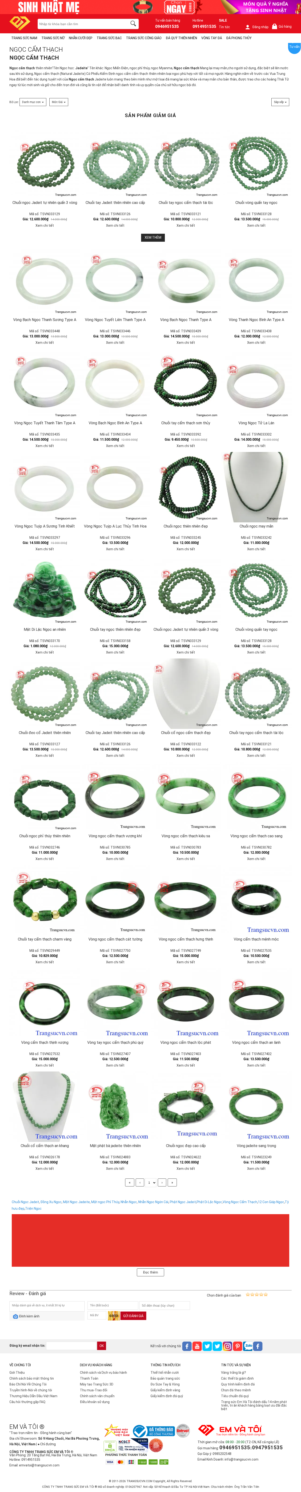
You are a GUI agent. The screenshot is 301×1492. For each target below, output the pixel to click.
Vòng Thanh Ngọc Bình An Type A (256, 320)
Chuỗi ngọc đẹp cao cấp (186, 1146)
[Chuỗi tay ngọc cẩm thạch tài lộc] (185, 130)
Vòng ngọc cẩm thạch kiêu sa (186, 836)
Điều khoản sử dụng (95, 1402)
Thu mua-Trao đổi (93, 1390)
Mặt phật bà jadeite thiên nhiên (115, 1146)
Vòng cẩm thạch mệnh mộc (256, 939)
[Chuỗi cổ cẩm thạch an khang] (44, 1106)
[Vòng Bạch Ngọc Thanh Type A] (185, 280)
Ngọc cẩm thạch (22, 68)
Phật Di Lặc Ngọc (209, 1202)
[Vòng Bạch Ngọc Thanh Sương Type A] (44, 280)
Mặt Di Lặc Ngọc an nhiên (45, 629)
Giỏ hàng (283, 27)
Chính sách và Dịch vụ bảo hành (103, 1372)
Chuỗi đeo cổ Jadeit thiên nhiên (45, 733)
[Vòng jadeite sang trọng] (256, 1106)
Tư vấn (294, 47)
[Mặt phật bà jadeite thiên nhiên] (115, 1106)
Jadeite (81, 68)
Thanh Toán (89, 1378)
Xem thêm (153, 237)
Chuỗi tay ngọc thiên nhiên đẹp (115, 629)
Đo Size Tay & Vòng (165, 1384)
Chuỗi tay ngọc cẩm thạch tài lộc (186, 202)
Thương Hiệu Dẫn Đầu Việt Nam (33, 1396)
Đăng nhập (260, 27)
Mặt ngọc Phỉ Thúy (105, 1202)
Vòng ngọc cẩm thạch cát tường (115, 939)
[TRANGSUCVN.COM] (19, 29)
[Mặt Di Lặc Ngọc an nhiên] (44, 590)
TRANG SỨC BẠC (109, 38)
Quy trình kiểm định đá (238, 1384)
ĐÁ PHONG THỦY (239, 38)
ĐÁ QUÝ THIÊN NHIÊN (181, 38)
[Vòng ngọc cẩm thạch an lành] (256, 1003)
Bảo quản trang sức (165, 1378)
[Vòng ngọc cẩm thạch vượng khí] (115, 797)
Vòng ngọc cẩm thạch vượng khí (115, 836)
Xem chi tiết (45, 225)
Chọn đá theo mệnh (236, 1390)
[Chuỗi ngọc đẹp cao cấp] (185, 1106)
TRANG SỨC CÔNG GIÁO (144, 38)
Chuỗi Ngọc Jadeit (25, 1202)
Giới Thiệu (17, 1372)
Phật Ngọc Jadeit (183, 1202)
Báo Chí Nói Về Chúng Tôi (28, 1384)
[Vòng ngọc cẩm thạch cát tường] (115, 900)
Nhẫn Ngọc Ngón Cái (153, 1202)
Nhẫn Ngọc (129, 1202)
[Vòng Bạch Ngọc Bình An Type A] (115, 384)
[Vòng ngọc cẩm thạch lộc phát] (185, 1003)
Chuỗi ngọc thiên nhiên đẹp (186, 526)
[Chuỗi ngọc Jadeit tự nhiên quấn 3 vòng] (44, 130)
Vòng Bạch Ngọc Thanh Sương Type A (44, 320)
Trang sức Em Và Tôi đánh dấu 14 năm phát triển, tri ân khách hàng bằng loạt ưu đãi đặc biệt (254, 1405)
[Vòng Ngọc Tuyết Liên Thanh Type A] (115, 280)
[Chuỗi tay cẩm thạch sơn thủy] (185, 384)
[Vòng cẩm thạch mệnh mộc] (256, 900)
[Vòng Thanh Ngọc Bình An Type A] (256, 280)
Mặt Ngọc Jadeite (76, 1202)
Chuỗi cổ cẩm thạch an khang (45, 1146)
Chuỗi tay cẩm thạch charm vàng (44, 939)
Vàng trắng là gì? (233, 1372)
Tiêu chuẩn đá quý (235, 1396)
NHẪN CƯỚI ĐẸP (80, 38)
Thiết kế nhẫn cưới (164, 1372)
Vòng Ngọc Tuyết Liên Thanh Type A (115, 320)
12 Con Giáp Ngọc (271, 1202)
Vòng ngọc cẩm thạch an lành (256, 1042)
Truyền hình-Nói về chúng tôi (30, 1390)
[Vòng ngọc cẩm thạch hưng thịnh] (185, 900)
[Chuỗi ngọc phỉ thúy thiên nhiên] (44, 797)
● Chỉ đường (47, 1444)
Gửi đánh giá (133, 1316)
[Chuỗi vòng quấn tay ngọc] (256, 130)
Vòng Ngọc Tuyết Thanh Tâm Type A (44, 423)
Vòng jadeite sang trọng (256, 1146)
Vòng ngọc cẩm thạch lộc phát (185, 1042)
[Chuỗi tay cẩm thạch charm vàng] (44, 900)
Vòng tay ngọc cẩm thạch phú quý (115, 1042)
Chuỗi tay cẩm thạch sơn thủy (185, 423)
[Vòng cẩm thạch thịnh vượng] (44, 1003)
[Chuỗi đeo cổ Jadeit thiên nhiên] (44, 693)
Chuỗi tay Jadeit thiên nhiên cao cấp (115, 202)
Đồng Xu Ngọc (51, 1202)
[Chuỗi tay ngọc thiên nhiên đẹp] (115, 590)
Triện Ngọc (33, 1208)
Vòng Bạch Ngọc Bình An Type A (115, 423)
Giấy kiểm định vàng (165, 1390)
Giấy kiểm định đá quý (166, 1396)
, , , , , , (91, 1202)
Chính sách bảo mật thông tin (31, 1378)
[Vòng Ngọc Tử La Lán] (256, 384)
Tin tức (224, 27)
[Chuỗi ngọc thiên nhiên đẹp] (185, 487)
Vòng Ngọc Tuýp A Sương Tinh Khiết (45, 526)
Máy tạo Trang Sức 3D (96, 1384)
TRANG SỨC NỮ (53, 38)
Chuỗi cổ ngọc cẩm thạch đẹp (186, 733)
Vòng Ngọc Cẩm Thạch (240, 1202)
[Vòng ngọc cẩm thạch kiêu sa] (185, 797)
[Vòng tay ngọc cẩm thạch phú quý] (115, 1003)
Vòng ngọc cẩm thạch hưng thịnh (186, 939)
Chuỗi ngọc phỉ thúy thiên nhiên (44, 836)
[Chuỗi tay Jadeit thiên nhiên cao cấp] (115, 130)
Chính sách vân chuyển (97, 1396)
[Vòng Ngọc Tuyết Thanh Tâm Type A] (44, 384)
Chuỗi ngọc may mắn (256, 526)
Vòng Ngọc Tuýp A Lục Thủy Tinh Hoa (115, 526)
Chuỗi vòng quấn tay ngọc (256, 202)
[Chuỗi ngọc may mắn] (256, 487)
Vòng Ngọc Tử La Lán (256, 423)
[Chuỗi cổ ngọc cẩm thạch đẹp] (185, 693)
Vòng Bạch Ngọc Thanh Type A (185, 320)
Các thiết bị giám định (237, 1378)
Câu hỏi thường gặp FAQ (27, 1402)
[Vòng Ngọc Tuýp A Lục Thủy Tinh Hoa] (115, 487)
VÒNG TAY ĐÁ (211, 38)
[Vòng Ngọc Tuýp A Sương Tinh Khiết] (44, 487)
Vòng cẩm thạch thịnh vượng (44, 1042)
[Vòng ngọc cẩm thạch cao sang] (256, 797)
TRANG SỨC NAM (24, 38)
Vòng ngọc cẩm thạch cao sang (256, 836)
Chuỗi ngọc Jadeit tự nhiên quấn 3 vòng (44, 202)
